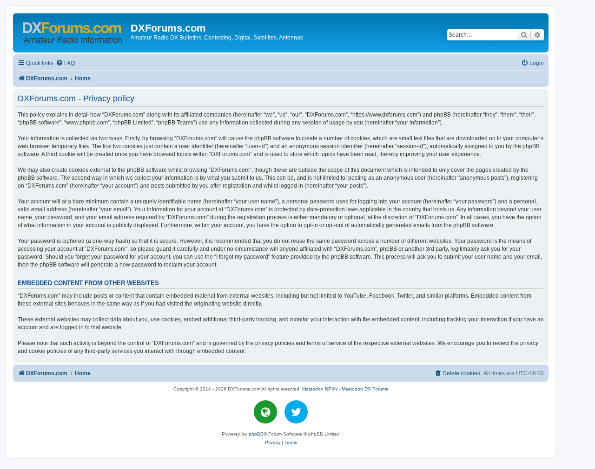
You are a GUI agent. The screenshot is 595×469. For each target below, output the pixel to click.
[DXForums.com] (73, 30)
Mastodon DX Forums (365, 388)
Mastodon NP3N (319, 388)
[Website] (265, 411)
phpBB (256, 433)
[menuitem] (65, 63)
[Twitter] (296, 411)
